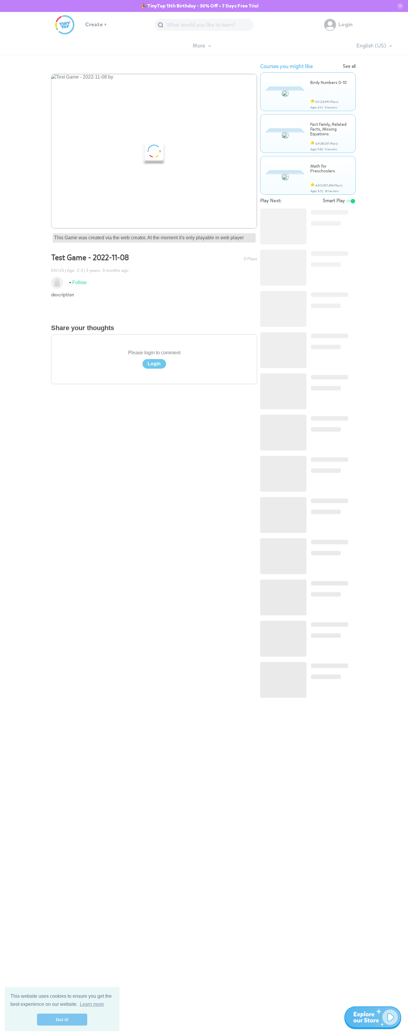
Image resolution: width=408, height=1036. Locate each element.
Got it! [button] (62, 1019)
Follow (79, 282)
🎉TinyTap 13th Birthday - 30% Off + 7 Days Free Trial (199, 6)
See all (349, 66)
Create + (96, 24)
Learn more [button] (92, 1004)
